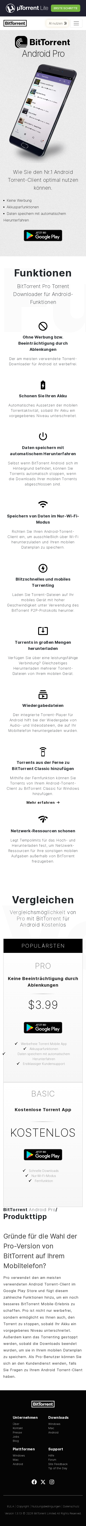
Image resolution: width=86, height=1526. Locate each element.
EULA (10, 1506)
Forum (52, 1459)
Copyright (23, 1506)
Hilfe (51, 1455)
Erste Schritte (65, 8)
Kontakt (18, 1428)
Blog (16, 1440)
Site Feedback (58, 1464)
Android (53, 1432)
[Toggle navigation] (76, 23)
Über (16, 1424)
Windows (54, 1424)
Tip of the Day (57, 1468)
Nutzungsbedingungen (46, 1506)
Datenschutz (71, 1506)
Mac (51, 1428)
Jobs (16, 1436)
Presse (17, 1432)
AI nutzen (56, 23)
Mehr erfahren (40, 802)
